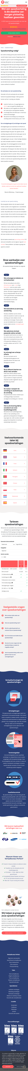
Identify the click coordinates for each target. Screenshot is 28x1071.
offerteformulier (8, 285)
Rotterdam (14, 1009)
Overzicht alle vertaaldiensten (14, 998)
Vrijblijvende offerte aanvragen (14, 933)
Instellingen (20, 1066)
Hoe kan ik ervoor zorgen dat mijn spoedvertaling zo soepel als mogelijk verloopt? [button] (13, 645)
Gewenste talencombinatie (7, 541)
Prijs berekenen (21, 5)
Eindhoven (14, 1007)
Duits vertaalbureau (14, 974)
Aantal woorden (5, 554)
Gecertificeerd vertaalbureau (14, 960)
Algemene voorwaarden (14, 958)
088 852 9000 (16, 36)
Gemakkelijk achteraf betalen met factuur (14, 876)
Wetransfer (6, 287)
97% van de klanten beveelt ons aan (14, 878)
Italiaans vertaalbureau (14, 980)
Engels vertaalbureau (14, 976)
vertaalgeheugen (19, 324)
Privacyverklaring (14, 966)
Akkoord (8, 1066)
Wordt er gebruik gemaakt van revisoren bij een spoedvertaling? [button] (13, 629)
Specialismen (13, 986)
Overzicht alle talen (14, 982)
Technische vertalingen (14, 994)
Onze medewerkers (14, 962)
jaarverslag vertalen (19, 239)
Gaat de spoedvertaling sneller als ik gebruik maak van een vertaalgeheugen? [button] (14, 655)
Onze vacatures (14, 964)
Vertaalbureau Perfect (13, 954)
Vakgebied (3, 548)
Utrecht (14, 1011)
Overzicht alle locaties (14, 1013)
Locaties (13, 1001)
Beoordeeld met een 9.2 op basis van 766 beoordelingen (14, 29)
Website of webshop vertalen (14, 996)
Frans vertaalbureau (14, 978)
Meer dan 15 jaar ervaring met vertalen (14, 880)
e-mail (15, 285)
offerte (5, 106)
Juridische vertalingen (14, 989)
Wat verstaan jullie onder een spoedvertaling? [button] (12, 616)
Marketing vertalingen (14, 991)
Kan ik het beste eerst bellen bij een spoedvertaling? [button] (13, 637)
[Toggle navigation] (26, 2)
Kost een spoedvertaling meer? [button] (12, 623)
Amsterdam (14, 1005)
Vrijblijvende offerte (14, 33)
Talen (13, 970)
